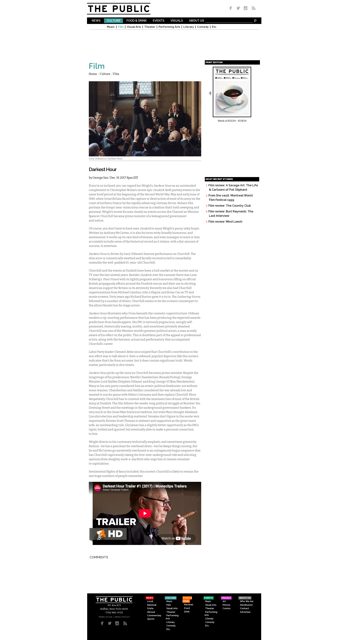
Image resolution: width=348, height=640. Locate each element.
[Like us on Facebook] (231, 8)
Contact (244, 608)
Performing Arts (169, 27)
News (96, 20)
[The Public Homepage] (123, 9)
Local (150, 601)
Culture (113, 20)
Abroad (151, 612)
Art (224, 601)
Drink (187, 611)
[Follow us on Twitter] (238, 8)
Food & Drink (137, 20)
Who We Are (246, 601)
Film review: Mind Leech (225, 221)
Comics (227, 608)
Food (187, 608)
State (150, 608)
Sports (150, 619)
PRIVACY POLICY (122, 617)
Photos (226, 605)
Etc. (214, 27)
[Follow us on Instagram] (245, 8)
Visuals (177, 20)
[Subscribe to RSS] (253, 8)
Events (158, 20)
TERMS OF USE (105, 617)
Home (93, 74)
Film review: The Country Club (229, 205)
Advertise (245, 612)
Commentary (154, 615)
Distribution (246, 605)
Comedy (203, 27)
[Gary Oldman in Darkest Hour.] (145, 154)
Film (121, 27)
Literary (188, 27)
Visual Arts (134, 27)
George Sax (100, 177)
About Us (196, 20)
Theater (149, 27)
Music (111, 27)
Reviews (188, 604)
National (151, 605)
